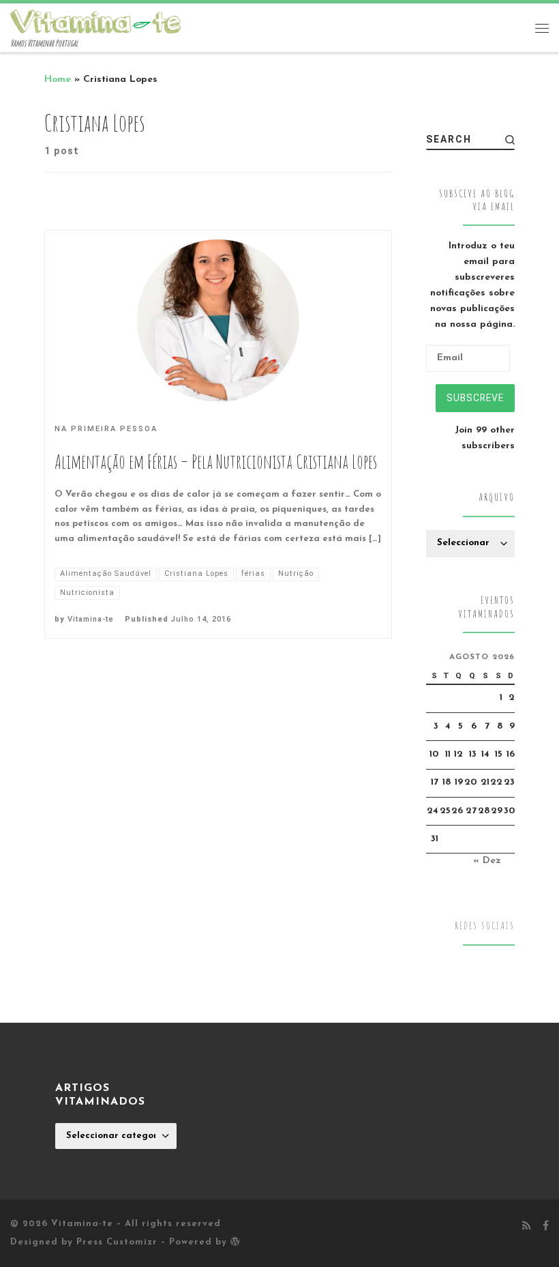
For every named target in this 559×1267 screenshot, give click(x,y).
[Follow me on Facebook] (546, 1226)
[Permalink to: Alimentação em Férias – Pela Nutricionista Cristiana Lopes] (218, 320)
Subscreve (475, 397)
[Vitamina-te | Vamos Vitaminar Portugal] (95, 21)
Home (57, 79)
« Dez (487, 860)
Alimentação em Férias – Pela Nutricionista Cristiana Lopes (216, 461)
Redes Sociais (485, 925)
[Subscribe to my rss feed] (526, 1226)
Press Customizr (116, 1242)
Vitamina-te (90, 619)
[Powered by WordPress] (235, 1241)
